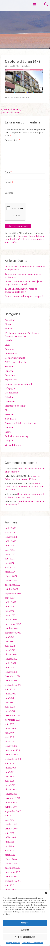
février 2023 (11, 619)
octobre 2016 (11, 828)
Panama (9, 427)
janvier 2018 (11, 794)
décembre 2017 (12, 798)
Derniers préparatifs (15, 358)
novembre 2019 (12, 720)
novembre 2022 (13, 624)
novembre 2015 (12, 872)
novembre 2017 (12, 802)
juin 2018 (9, 772)
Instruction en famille (16, 405)
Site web (9, 192)
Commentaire (13, 140)
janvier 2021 (11, 672)
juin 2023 (9, 606)
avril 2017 (9, 820)
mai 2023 (9, 611)
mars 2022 (10, 650)
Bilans (8, 324)
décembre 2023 (12, 585)
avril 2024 (10, 567)
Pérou (8, 432)
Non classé (10, 419)
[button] (46, 893)
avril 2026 (10, 532)
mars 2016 (10, 855)
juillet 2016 (10, 837)
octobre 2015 (11, 876)
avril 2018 (9, 780)
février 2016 (11, 859)
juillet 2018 (10, 767)
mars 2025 (10, 554)
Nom (8, 172)
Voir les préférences (25, 937)
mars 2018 (10, 785)
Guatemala (10, 401)
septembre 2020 (13, 685)
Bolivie (8, 328)
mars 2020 (10, 711)
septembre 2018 (13, 759)
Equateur (9, 366)
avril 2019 (9, 737)
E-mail (9, 182)
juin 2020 (9, 698)
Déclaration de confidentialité (32, 943)
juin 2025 (9, 545)
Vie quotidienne (13, 445)
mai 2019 (9, 733)
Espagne (9, 371)
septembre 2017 (13, 811)
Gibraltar (9, 397)
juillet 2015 (10, 889)
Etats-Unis (10, 375)
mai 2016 (9, 846)
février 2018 (11, 789)
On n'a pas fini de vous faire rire (20, 423)
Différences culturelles (16, 362)
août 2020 (10, 689)
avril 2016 (9, 850)
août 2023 (9, 598)
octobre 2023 (11, 589)
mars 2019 (10, 741)
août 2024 (10, 558)
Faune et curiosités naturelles (19, 384)
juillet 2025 (10, 541)
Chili (7, 345)
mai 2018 (9, 776)
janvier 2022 (11, 659)
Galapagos (10, 388)
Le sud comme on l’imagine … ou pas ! (24, 296)
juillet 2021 (10, 663)
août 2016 (9, 833)
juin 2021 (9, 667)
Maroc (8, 410)
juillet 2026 (10, 528)
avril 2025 (10, 550)
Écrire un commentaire (18, 97)
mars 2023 (10, 615)
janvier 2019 (11, 746)
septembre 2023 (13, 593)
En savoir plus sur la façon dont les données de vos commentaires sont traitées (24, 239)
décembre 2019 (12, 715)
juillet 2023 (10, 602)
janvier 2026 (11, 537)
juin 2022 (9, 637)
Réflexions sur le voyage (17, 436)
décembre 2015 (12, 868)
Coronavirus (11, 353)
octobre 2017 (11, 807)
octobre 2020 (11, 680)
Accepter (25, 923)
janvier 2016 (11, 863)
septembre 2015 (13, 881)
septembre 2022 (13, 632)
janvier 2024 (11, 580)
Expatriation (11, 379)
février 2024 (11, 576)
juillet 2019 (10, 728)
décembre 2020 (13, 676)
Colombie (10, 349)
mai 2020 (9, 702)
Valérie (27, 66)
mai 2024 (9, 563)
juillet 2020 (10, 693)
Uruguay (9, 440)
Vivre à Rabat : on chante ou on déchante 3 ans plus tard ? (24, 486)
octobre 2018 (11, 754)
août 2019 (9, 724)
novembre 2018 (12, 750)
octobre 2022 (11, 628)
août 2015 (9, 885)
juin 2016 (9, 841)
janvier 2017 (11, 824)
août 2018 (9, 763)
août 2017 (9, 815)
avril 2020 (10, 706)
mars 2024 (10, 571)
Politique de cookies (13, 943)
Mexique (9, 414)
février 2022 (11, 654)
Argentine (10, 320)
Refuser (25, 930)
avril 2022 (10, 645)
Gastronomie (11, 392)
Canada (8, 340)
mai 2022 (9, 641)
